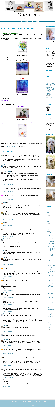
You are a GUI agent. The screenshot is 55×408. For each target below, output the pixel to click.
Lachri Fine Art (49, 87)
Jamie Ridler (5, 238)
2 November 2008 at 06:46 (8, 282)
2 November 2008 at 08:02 (8, 304)
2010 (48, 228)
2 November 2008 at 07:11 (8, 297)
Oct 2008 (49, 313)
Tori (4, 164)
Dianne (4, 202)
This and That (48, 93)
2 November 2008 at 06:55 (8, 290)
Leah (4, 333)
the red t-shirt (50, 269)
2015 (48, 220)
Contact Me (37, 21)
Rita (4, 367)
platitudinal (5, 356)
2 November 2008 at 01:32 (8, 219)
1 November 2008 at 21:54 (8, 191)
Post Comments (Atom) (24, 396)
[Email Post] (19, 146)
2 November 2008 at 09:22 (8, 323)
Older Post (40, 394)
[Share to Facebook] (23, 146)
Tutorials (31, 21)
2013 (48, 223)
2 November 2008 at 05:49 (8, 276)
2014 (48, 221)
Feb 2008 (49, 325)
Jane (4, 222)
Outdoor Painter (49, 97)
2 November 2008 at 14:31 (8, 353)
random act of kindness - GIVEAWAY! (50, 263)
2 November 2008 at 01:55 (8, 236)
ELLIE (4, 284)
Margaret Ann (5, 339)
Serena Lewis (5, 313)
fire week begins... (51, 273)
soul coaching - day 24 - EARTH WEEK (51, 249)
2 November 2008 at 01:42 (8, 225)
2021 (48, 210)
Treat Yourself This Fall (50, 98)
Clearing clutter (50, 302)
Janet (4, 228)
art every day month (8, 148)
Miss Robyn (5, 153)
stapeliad (5, 325)
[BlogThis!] (21, 146)
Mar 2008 (49, 324)
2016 (48, 218)
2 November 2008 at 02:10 (8, 248)
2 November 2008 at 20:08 (8, 365)
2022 (48, 209)
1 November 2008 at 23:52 (8, 209)
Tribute (51, 203)
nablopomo (14, 148)
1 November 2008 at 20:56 (8, 169)
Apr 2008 (49, 322)
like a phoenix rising (51, 265)
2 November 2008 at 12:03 (8, 345)
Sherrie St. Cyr (6, 347)
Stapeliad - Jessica (49, 82)
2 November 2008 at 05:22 (8, 264)
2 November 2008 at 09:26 (8, 331)
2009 (48, 229)
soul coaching (19, 148)
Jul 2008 (49, 317)
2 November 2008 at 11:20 (8, 337)
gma (4, 250)
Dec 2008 (50, 232)
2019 (48, 213)
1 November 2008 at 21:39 (8, 184)
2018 (48, 215)
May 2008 (50, 321)
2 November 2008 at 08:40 (8, 311)
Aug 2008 (49, 316)
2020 (48, 212)
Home (21, 21)
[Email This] (21, 146)
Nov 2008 (50, 234)
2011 (48, 226)
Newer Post (4, 394)
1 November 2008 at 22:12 (8, 199)
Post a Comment (5, 389)
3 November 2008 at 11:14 (8, 377)
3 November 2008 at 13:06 (8, 386)
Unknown (4, 267)
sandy (4, 211)
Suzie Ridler (5, 194)
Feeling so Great (49, 94)
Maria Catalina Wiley (7, 171)
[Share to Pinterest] (24, 146)
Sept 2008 (50, 314)
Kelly (4, 257)
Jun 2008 (49, 319)
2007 (48, 329)
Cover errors (48, 79)
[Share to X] (22, 146)
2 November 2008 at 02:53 (8, 255)
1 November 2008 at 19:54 (8, 162)
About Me (26, 21)
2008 (48, 231)
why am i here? (50, 293)
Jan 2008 (49, 327)
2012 (48, 224)
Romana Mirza (6, 292)
